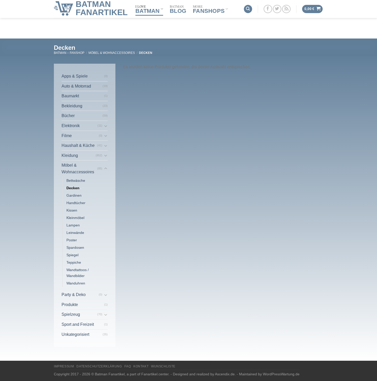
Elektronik (71, 125)
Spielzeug (71, 314)
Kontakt (140, 366)
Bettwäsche (75, 180)
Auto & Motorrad (76, 86)
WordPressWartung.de (281, 374)
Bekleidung (72, 106)
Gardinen (74, 195)
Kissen (71, 210)
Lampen (73, 225)
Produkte (70, 304)
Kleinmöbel (75, 218)
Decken (73, 188)
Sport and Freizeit (78, 324)
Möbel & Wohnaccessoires (111, 53)
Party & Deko (74, 294)
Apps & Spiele (75, 76)
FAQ (127, 366)
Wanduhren (75, 283)
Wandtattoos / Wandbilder (77, 273)
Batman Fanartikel (102, 8)
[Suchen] (248, 9)
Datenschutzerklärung (99, 366)
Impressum (64, 366)
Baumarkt (70, 96)
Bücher (68, 115)
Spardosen (75, 247)
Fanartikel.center (154, 374)
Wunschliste (163, 366)
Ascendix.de (225, 374)
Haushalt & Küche (78, 145)
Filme (67, 136)
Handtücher (75, 203)
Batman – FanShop (69, 53)
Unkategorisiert (75, 334)
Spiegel (72, 255)
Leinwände (75, 233)
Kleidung (70, 155)
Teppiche (73, 262)
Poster (71, 240)
